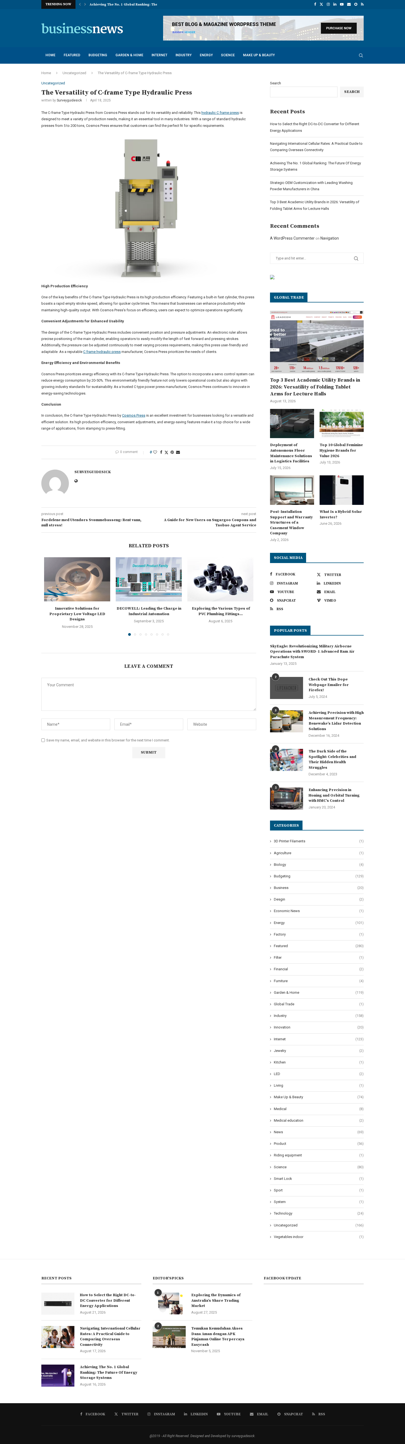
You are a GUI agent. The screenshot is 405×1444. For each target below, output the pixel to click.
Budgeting (97, 55)
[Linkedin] (334, 4)
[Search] (361, 55)
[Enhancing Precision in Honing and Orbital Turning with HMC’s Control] (286, 798)
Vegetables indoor (319, 1237)
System (319, 1202)
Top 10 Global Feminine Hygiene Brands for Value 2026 (341, 450)
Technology (319, 1213)
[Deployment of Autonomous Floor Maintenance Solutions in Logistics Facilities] (292, 423)
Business (319, 888)
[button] (80, 4)
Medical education (319, 1120)
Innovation (319, 1027)
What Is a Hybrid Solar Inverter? (341, 514)
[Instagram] (328, 4)
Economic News (319, 911)
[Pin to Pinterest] (172, 452)
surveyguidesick (69, 100)
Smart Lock (319, 1179)
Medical (319, 1109)
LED (319, 1074)
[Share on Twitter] (166, 452)
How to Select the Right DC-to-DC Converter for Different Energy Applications (108, 1300)
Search (275, 83)
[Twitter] (321, 4)
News (319, 1132)
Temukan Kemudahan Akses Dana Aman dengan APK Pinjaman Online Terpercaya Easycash (217, 1336)
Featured (72, 55)
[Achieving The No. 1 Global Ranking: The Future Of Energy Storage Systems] (57, 1376)
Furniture (319, 981)
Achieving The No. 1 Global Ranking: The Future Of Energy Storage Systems (108, 1372)
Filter (319, 957)
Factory (319, 934)
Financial (319, 969)
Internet (159, 55)
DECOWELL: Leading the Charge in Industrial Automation (149, 611)
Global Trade (319, 1004)
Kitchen (319, 1062)
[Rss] (362, 4)
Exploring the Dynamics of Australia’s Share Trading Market (216, 1300)
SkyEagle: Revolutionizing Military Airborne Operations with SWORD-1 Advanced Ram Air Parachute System (312, 652)
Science (228, 55)
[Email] (349, 4)
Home (50, 55)
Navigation (329, 238)
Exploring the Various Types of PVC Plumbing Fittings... (220, 611)
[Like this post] (155, 452)
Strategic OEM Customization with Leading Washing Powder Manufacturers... (155, 4)
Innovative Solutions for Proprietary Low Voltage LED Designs (77, 614)
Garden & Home (129, 55)
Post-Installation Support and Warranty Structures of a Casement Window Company (291, 522)
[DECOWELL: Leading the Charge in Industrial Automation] (149, 579)
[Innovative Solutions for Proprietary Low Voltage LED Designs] (77, 579)
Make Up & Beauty (259, 55)
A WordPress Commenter (292, 238)
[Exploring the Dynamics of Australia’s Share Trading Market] (169, 1304)
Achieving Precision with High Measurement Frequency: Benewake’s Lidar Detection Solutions (336, 721)
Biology (319, 864)
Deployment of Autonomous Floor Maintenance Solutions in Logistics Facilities (291, 453)
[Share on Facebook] (161, 452)
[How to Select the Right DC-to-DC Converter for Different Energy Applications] (57, 1304)
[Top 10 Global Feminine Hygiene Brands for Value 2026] (342, 423)
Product (319, 1144)
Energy (206, 55)
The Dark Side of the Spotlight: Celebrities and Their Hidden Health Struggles (332, 759)
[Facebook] (315, 4)
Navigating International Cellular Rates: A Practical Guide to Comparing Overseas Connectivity (110, 1336)
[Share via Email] (178, 452)
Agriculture (319, 853)
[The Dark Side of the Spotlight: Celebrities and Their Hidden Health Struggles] (286, 760)
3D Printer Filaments (319, 841)
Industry (183, 55)
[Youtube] (342, 4)
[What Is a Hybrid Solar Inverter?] (342, 490)
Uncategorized (74, 73)
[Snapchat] (355, 4)
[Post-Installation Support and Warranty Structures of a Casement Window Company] (292, 490)
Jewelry (319, 1051)
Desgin (319, 899)
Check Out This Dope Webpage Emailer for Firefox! (329, 685)
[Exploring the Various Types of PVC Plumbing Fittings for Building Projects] (220, 579)
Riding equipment (319, 1155)
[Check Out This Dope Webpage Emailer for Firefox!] (286, 688)
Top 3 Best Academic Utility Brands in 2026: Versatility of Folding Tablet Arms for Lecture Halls (315, 387)
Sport (319, 1190)
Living (319, 1085)
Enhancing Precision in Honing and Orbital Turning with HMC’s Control (334, 795)
